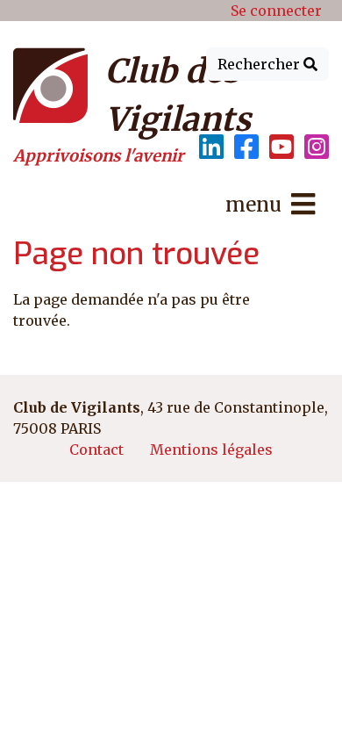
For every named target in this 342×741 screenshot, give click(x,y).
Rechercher (260, 64)
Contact (96, 449)
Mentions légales (211, 449)
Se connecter (276, 10)
